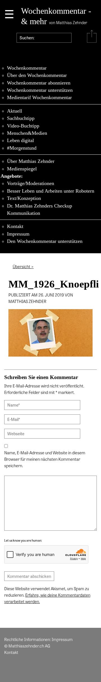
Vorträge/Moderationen (30, 183)
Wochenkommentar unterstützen (40, 90)
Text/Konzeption (24, 198)
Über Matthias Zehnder (30, 161)
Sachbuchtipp (21, 118)
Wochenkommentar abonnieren (38, 83)
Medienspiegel (22, 169)
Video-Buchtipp (23, 126)
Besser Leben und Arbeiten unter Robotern (50, 191)
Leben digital (20, 140)
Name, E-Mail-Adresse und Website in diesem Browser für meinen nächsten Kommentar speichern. (44, 459)
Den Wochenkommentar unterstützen (44, 241)
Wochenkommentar (27, 68)
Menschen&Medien (27, 133)
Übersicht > (23, 266)
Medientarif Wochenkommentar (39, 97)
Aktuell (14, 111)
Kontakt (15, 226)
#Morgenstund (21, 148)
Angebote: (12, 176)
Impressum (18, 234)
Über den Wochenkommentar (37, 75)
